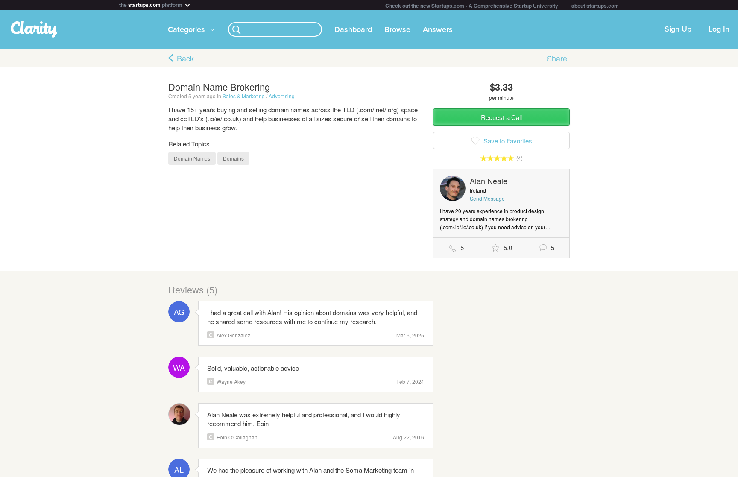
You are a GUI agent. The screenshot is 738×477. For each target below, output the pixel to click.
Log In (719, 29)
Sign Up (678, 29)
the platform (151, 4)
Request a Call (501, 117)
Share (557, 58)
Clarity (210, 334)
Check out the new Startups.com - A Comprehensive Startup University (471, 5)
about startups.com (595, 5)
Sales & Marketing (244, 95)
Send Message (487, 198)
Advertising (282, 95)
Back (185, 58)
